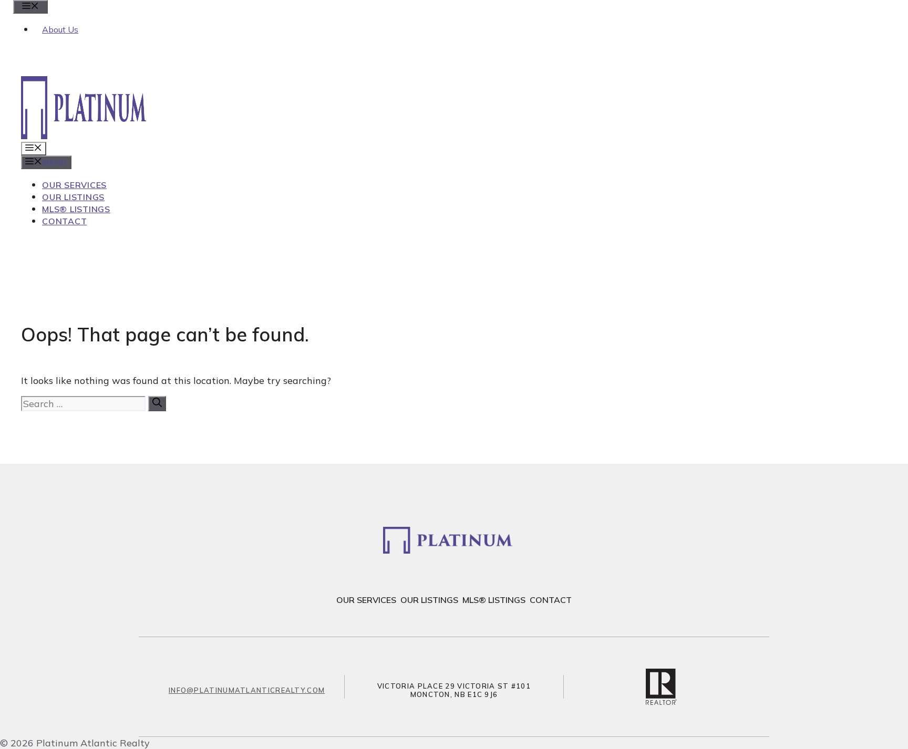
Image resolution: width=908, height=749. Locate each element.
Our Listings (73, 197)
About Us (60, 29)
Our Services (74, 185)
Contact (64, 221)
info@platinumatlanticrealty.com (247, 690)
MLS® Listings (76, 209)
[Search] (157, 403)
